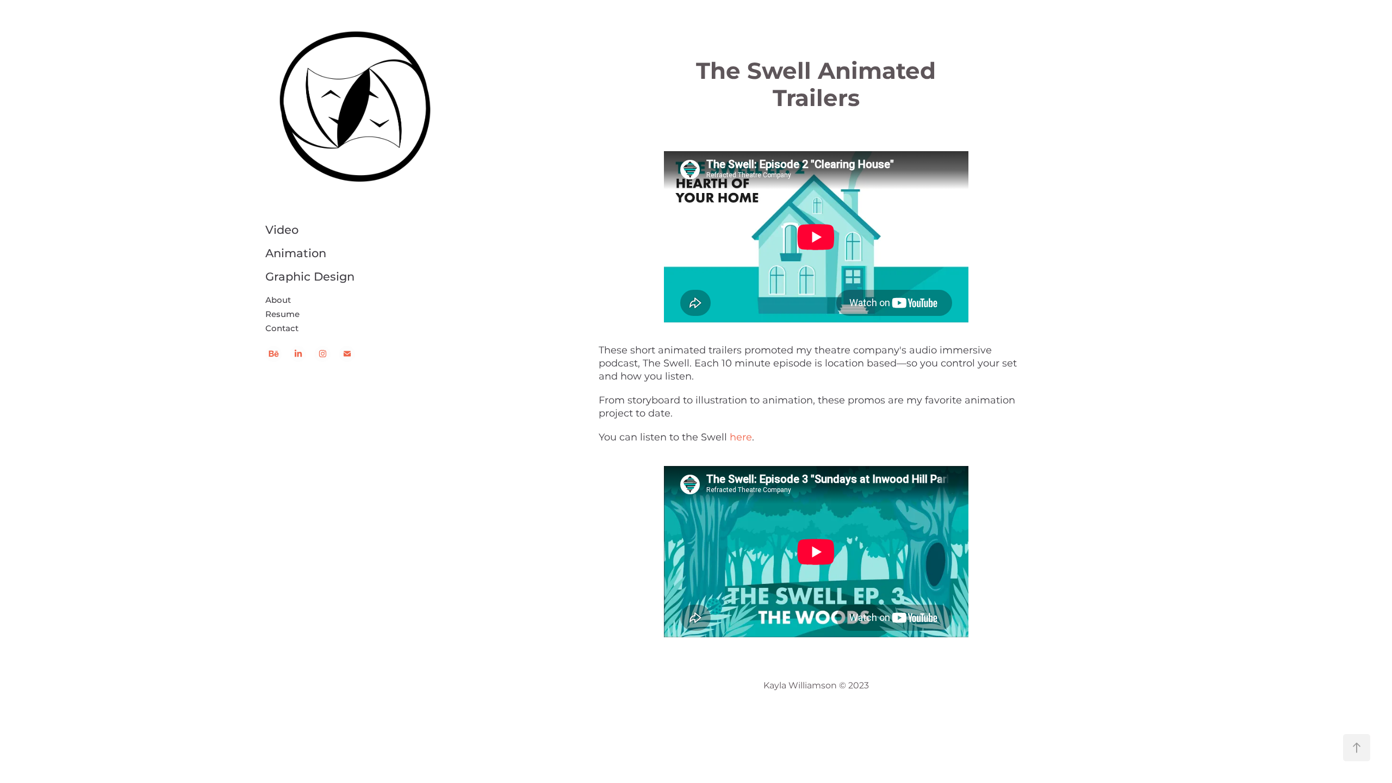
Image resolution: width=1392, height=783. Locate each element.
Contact (282, 328)
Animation (295, 254)
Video (282, 230)
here (741, 437)
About (278, 300)
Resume (282, 314)
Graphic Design (310, 277)
